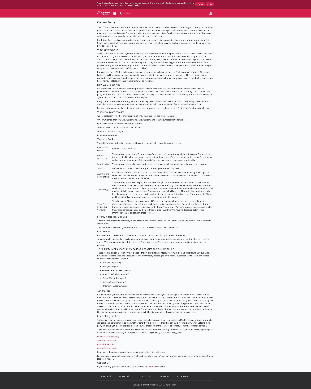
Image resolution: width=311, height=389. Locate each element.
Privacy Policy (124, 376)
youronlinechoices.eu (107, 348)
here (151, 366)
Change (200, 4)
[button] (211, 13)
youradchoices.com (105, 344)
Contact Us (163, 376)
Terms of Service (105, 376)
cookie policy (134, 5)
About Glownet (183, 376)
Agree (209, 4)
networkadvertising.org (108, 336)
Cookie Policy (144, 376)
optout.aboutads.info (107, 340)
